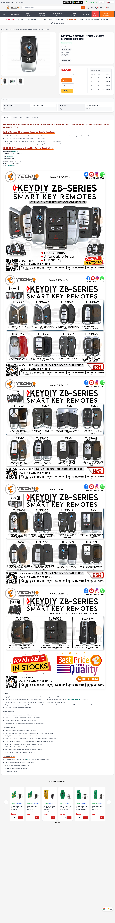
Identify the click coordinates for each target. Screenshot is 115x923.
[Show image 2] (12, 81)
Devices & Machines (42, 14)
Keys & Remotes (27, 14)
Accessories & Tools (57, 14)
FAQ (21, 117)
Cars (4, 14)
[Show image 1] (4, 81)
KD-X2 (28, 760)
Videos (27, 117)
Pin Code (94, 14)
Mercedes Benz (66, 60)
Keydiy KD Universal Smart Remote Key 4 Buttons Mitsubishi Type (97, 808)
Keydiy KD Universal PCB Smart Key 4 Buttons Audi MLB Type (32, 808)
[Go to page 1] (55, 822)
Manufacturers (14, 14)
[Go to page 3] (58, 822)
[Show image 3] (20, 81)
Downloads (86, 14)
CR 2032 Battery (13, 166)
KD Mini (69, 699)
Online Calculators (105, 14)
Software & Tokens (73, 14)
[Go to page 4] (59, 822)
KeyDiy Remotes (10, 29)
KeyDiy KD (65, 55)
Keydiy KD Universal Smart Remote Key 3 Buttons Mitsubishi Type (81, 808)
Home (2, 29)
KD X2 (45, 699)
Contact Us (35, 117)
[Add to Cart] (20, 817)
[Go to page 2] (56, 822)
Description (7, 117)
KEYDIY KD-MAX (77, 699)
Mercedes (10, 156)
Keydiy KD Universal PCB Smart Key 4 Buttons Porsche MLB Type (17, 808)
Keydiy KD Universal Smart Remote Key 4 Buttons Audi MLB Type (49, 808)
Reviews (15, 117)
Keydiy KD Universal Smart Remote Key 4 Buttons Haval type (65, 807)
